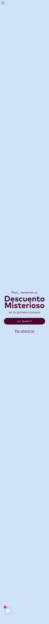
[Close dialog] (2, 2)
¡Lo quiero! (24, 321)
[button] (24, 331)
